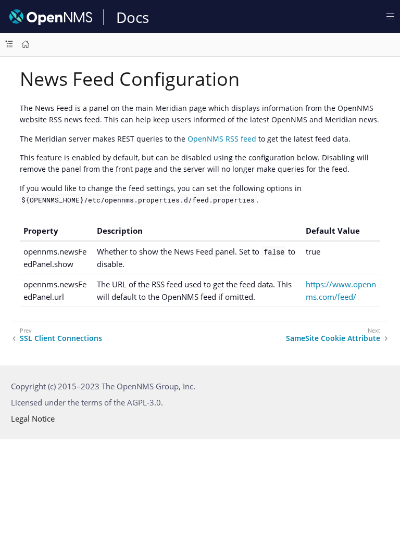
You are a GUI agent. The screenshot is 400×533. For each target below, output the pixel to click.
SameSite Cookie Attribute (333, 338)
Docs (132, 17)
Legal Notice (33, 418)
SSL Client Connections (61, 338)
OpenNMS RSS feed (222, 139)
